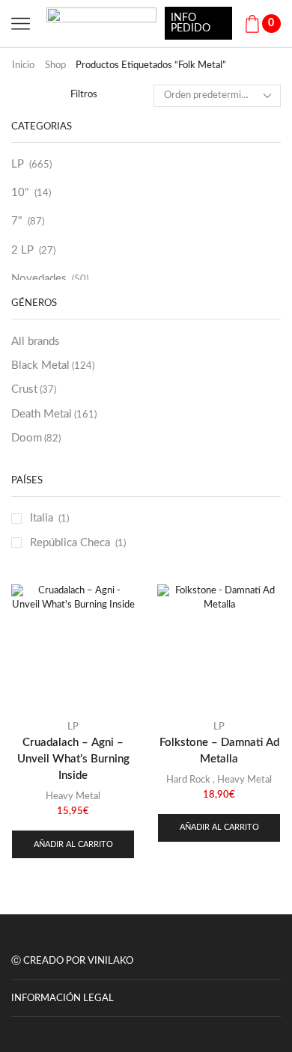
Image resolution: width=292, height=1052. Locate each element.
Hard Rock (188, 780)
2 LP (22, 250)
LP (17, 164)
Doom (36, 438)
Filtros (83, 95)
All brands (35, 341)
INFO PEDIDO (190, 23)
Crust (33, 389)
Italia (41, 518)
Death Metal (54, 414)
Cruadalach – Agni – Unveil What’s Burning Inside (73, 759)
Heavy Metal (73, 796)
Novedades (39, 278)
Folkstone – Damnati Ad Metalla (219, 751)
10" (20, 192)
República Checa (70, 542)
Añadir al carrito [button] (73, 844)
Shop (55, 65)
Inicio (23, 65)
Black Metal (52, 365)
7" (16, 221)
